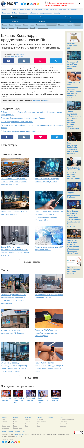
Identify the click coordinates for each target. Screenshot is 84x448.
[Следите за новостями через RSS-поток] (38, 4)
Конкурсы (27, 424)
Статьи (41, 17)
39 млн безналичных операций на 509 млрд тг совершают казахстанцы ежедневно (59, 4)
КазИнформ (20, 54)
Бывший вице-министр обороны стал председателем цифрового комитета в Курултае (14, 181)
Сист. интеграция (41, 421)
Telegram (45, 100)
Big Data (14, 13)
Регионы (77, 25)
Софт (32, 25)
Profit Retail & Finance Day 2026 (18, 400)
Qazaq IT (32, 28)
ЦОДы (46, 9)
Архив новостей (43, 28)
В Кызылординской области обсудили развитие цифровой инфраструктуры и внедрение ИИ (31, 113)
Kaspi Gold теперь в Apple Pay (72, 45)
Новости (14, 17)
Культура (69, 25)
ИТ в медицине (37, 9)
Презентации (63, 421)
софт (8, 426)
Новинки (11, 28)
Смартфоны (6, 13)
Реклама (10, 432)
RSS (24, 432)
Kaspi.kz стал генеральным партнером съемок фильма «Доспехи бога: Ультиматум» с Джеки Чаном (73, 246)
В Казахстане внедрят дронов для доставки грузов (21, 131)
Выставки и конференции (67, 419)
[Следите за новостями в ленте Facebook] (22, 4)
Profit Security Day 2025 (56, 399)
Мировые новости (22, 28)
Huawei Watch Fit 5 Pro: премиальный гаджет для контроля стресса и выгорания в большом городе (74, 89)
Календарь (69, 17)
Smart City (57, 13)
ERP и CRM (53, 9)
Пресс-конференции (66, 424)
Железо (25, 25)
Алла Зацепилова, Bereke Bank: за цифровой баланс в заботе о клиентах (73, 148)
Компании (14, 21)
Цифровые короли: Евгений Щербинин (73, 194)
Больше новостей (32, 261)
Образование (51, 25)
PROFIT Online (18, 434)
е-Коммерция (34, 13)
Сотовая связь (13, 9)
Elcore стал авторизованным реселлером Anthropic (73, 270)
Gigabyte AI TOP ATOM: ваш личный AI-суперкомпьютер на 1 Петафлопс (46, 333)
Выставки (27, 419)
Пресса (42, 21)
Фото (69, 21)
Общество (61, 25)
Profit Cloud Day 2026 (30, 399)
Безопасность (72, 9)
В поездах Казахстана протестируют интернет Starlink (23, 118)
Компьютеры (40, 419)
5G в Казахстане (25, 9)
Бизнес (4, 25)
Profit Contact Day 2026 (6, 399)
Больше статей (32, 377)
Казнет (4, 9)
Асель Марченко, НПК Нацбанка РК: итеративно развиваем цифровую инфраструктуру (74, 173)
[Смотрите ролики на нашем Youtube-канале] (34, 4)
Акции (26, 426)
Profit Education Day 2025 (43, 400)
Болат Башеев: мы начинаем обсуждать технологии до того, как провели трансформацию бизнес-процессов (74, 218)
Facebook (36, 100)
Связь (11, 25)
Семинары (28, 421)
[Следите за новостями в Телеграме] (25, 4)
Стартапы (62, 9)
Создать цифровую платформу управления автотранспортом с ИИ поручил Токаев (32, 126)
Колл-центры (23, 13)
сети (42, 424)
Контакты (18, 432)
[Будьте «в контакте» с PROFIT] (31, 4)
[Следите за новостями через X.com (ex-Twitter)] (28, 4)
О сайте (4, 432)
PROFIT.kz (18, 436)
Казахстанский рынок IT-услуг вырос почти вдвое (72, 65)
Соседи (4, 28)
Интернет (18, 25)
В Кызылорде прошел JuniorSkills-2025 (17, 121)
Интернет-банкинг (46, 13)
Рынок (15, 421)
